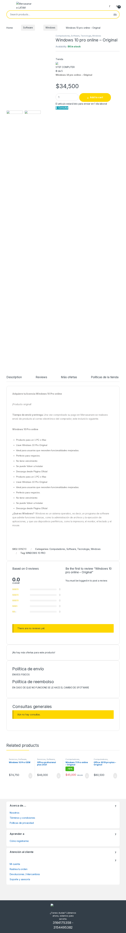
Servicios (13, 759)
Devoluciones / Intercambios (25, 874)
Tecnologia (86, 36)
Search (115, 14)
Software (28, 27)
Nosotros (14, 812)
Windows (50, 27)
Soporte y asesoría (20, 879)
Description (14, 377)
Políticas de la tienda (104, 377)
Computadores (63, 36)
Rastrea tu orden (18, 869)
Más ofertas (69, 377)
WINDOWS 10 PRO (35, 553)
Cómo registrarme (19, 841)
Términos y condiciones (22, 817)
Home (9, 27)
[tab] (14, 379)
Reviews (41, 377)
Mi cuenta (15, 864)
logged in (84, 580)
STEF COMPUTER (65, 67)
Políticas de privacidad (22, 822)
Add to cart (96, 97)
